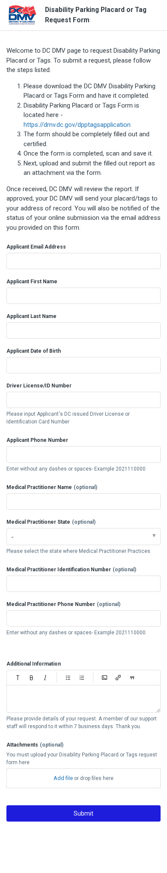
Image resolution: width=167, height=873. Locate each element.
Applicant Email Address (36, 247)
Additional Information (33, 664)
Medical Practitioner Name (51, 487)
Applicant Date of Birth (33, 351)
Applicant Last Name (31, 316)
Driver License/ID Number (39, 386)
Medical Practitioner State (50, 522)
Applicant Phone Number (37, 440)
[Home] (22, 15)
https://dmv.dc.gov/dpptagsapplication (77, 125)
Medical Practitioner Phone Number (63, 604)
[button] (18, 677)
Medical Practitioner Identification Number (71, 570)
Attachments (34, 745)
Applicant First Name (31, 282)
